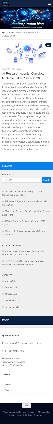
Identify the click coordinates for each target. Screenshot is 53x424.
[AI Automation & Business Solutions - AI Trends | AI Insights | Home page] (6, 3)
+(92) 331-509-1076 (13, 365)
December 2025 (12, 300)
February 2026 (11, 287)
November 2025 (12, 307)
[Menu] (49, 3)
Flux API (8, 261)
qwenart (8, 251)
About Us (9, 390)
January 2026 (11, 294)
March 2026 (10, 281)
